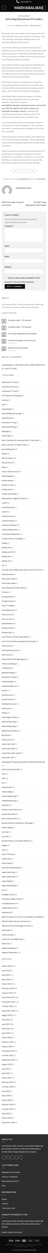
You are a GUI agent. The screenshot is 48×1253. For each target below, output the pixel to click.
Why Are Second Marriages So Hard (16, 926)
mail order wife (8, 757)
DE (3, 565)
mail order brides (8, 748)
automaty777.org (9, 422)
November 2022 (8, 1002)
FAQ (3, 1185)
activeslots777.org (9, 391)
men (3, 774)
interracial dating (8, 664)
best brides (6, 436)
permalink (41, 179)
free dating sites (8, 610)
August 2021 (7, 1064)
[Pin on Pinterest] (30, 171)
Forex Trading (7, 605)
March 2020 (7, 1100)
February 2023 (8, 988)
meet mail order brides (11, 769)
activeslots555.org (9, 386)
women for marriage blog (12, 939)
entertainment (7, 574)
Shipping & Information (11, 1172)
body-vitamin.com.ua (10, 471)
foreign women (8, 601)
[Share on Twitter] (22, 171)
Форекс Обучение (9, 952)
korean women (8, 699)
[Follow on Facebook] (4, 1157)
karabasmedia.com (9, 686)
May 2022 (6, 1028)
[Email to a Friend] (26, 171)
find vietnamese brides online (13, 588)
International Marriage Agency (14, 659)
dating (4, 543)
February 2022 (8, 1042)
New (4, 778)
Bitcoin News (7, 458)
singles (4, 845)
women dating (7, 934)
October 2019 (7, 1109)
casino (4, 503)
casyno (4, 512)
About (4, 1199)
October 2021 (7, 1055)
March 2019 (7, 1118)
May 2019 (6, 1113)
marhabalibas (35, 25)
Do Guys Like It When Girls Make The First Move (21, 570)
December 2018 (8, 1122)
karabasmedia (7, 681)
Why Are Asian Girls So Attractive (15, 921)
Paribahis (5, 805)
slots (4, 850)
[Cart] (44, 8)
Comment (9, 226)
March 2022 (7, 1037)
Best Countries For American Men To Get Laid (20, 440)
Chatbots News (8, 521)
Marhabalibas (24, 8)
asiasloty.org (7, 418)
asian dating (6, 409)
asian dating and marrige (11, 413)
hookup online (7, 628)
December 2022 (8, 997)
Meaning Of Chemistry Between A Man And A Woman (23, 762)
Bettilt (4, 454)
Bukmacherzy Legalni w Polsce (14, 498)
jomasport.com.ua (9, 677)
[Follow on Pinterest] (21, 1157)
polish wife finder (8, 814)
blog (3, 467)
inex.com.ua (6, 654)
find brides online (8, 583)
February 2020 (8, 1104)
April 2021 (6, 1073)
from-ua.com (7, 619)
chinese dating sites (9, 529)
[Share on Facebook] (18, 171)
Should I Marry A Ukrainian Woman (16, 841)
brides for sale (7, 485)
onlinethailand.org (9, 800)
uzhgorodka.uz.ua (9, 908)
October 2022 (7, 1006)
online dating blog (9, 796)
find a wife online (8, 579)
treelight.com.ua (8, 894)
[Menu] (4, 8)
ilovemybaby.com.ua (10, 650)
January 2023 (7, 993)
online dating (7, 792)
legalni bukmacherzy (10, 731)
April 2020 (6, 1095)
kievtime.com (7, 695)
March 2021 (7, 1078)
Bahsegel (5, 431)
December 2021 (8, 1051)
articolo (5, 400)
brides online (7, 489)
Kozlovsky (6, 708)
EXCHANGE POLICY (10, 1181)
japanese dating (8, 672)
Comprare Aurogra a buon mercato (22, 340)
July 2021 (5, 1069)
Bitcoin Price (7, 462)
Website (8, 267)
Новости (5, 943)
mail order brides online (11, 753)
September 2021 (8, 1060)
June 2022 (6, 1024)
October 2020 (7, 1086)
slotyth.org (6, 859)
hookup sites (7, 632)
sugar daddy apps (9, 876)
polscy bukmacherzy (10, 818)
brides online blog (9, 494)
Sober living (6, 863)
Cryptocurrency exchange (12, 538)
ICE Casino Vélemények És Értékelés (22, 333)
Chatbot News (8, 516)
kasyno (4, 690)
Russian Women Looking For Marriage (17, 823)
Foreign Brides (7, 596)
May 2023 (6, 975)
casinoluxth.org (8, 507)
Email (7, 256)
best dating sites (8, 449)
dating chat (6, 547)
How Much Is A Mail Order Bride (15, 637)
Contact (5, 1203)
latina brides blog (9, 721)
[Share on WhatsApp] (13, 171)
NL (3, 783)
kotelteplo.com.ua (9, 704)
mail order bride (8, 744)
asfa (3, 404)
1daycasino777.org (9, 382)
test (3, 890)
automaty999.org (9, 427)
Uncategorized (24, 16)
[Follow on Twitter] (12, 1157)
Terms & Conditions (9, 1177)
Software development (11, 867)
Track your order (8, 1208)
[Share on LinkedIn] (34, 171)
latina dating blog (9, 726)
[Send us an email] (16, 1157)
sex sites (5, 836)
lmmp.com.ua (7, 739)
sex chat (5, 832)
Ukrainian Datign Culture (12, 899)
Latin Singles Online (9, 717)
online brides (7, 787)
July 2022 (5, 1019)
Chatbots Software (9, 525)
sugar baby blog (8, 872)
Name (7, 246)
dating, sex (6, 561)
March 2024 (7, 966)
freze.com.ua (7, 614)
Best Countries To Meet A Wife (14, 445)
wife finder (6, 930)
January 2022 (7, 1046)
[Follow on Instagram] (8, 1157)
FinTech (5, 592)
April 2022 (6, 1033)
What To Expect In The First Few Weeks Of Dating (22, 917)
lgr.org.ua (5, 735)
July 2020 (5, 1091)
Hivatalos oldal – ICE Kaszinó (19, 320)
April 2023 (6, 979)
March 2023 (7, 984)
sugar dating (7, 881)
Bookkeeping (7, 476)
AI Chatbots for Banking (11, 395)
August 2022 (7, 1015)
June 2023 (6, 970)
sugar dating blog (9, 885)
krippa (4, 713)
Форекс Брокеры (9, 948)
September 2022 (8, 1011)
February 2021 (8, 1082)
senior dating (7, 827)
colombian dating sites (11, 534)
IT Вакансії (6, 668)
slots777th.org (8, 854)
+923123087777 (25, 2)
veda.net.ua (6, 912)
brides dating (7, 480)
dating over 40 (7, 552)
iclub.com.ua (7, 646)
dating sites (6, 556)
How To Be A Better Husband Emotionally (19, 641)
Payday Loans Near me (11, 809)
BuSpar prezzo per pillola (18, 348)
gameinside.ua (7, 623)
